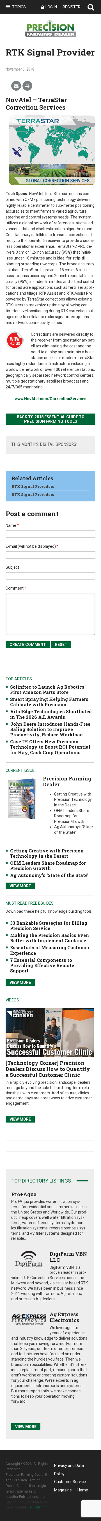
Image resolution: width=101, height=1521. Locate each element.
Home (82, 1490)
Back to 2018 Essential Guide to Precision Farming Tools (50, 419)
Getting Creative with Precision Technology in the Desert (47, 853)
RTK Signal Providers (33, 486)
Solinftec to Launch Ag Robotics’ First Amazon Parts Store (48, 689)
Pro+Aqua (24, 1194)
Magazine (63, 1490)
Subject (12, 567)
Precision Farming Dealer (67, 781)
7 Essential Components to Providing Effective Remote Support (42, 965)
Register (72, 7)
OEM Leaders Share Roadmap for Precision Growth (48, 865)
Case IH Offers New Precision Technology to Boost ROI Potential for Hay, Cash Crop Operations (50, 747)
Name (12, 525)
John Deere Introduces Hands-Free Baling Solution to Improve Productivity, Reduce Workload (50, 729)
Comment (16, 588)
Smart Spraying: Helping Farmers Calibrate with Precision (49, 701)
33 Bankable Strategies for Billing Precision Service (48, 925)
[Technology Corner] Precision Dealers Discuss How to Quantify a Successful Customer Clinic (48, 1068)
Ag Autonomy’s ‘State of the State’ (49, 875)
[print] (27, 86)
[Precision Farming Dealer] (22, 798)
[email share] (16, 86)
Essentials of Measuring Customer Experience (49, 950)
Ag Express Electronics (64, 1317)
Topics (19, 7)
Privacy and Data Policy (69, 1466)
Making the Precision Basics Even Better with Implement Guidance (49, 937)
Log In (51, 7)
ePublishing (38, 1507)
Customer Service (70, 1481)
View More (20, 886)
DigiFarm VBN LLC (68, 1256)
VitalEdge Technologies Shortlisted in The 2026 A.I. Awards (51, 714)
